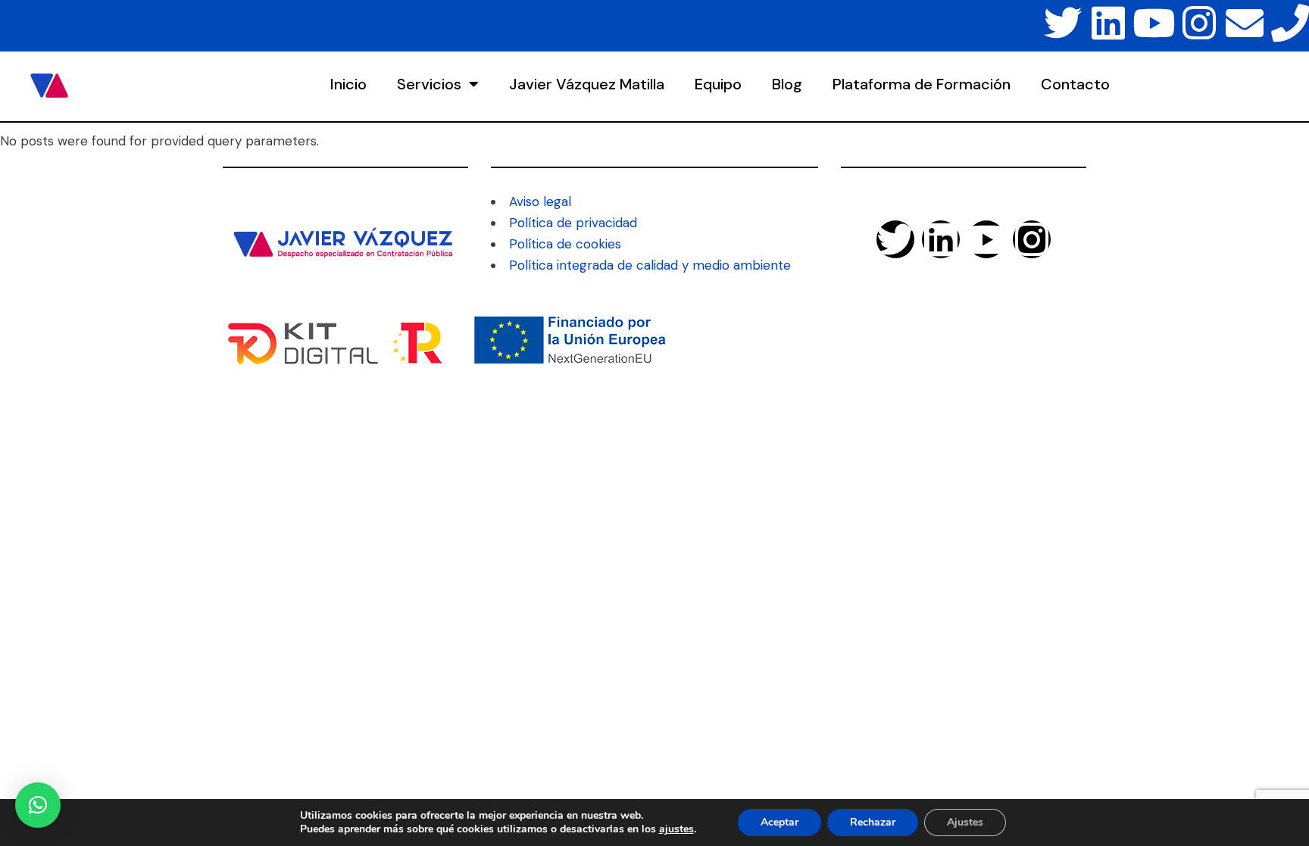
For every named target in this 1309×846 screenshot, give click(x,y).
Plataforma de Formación (922, 84)
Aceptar (779, 822)
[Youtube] (1154, 23)
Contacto (1075, 84)
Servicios (429, 84)
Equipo (718, 84)
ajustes (676, 829)
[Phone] (1290, 23)
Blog (787, 84)
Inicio (348, 84)
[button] (38, 805)
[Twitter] (1063, 23)
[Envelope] (1245, 23)
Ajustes (965, 822)
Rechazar (872, 822)
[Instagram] (1199, 23)
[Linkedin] (1108, 23)
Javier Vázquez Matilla (586, 84)
